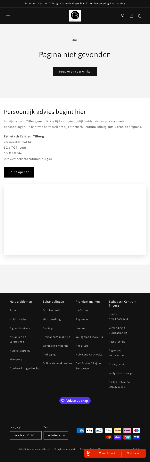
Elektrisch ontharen (55, 345)
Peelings (48, 328)
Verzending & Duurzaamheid (118, 330)
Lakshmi (81, 328)
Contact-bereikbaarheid (118, 316)
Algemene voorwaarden (117, 353)
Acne (13, 310)
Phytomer (82, 319)
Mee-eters (16, 359)
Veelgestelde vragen (121, 373)
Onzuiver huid (51, 310)
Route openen (19, 172)
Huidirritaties (18, 319)
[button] (8, 15)
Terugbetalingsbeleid (65, 449)
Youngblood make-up (89, 337)
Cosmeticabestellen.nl (38, 449)
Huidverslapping (20, 350)
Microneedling (52, 319)
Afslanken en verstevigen (18, 339)
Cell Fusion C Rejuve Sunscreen (88, 366)
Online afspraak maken (57, 363)
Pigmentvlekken (20, 328)
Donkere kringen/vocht (24, 368)
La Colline (82, 310)
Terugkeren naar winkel (75, 71)
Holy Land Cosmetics (89, 354)
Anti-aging (49, 354)
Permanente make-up (56, 337)
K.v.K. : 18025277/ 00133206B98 (119, 384)
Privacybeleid (117, 364)
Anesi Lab (82, 345)
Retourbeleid (117, 341)
